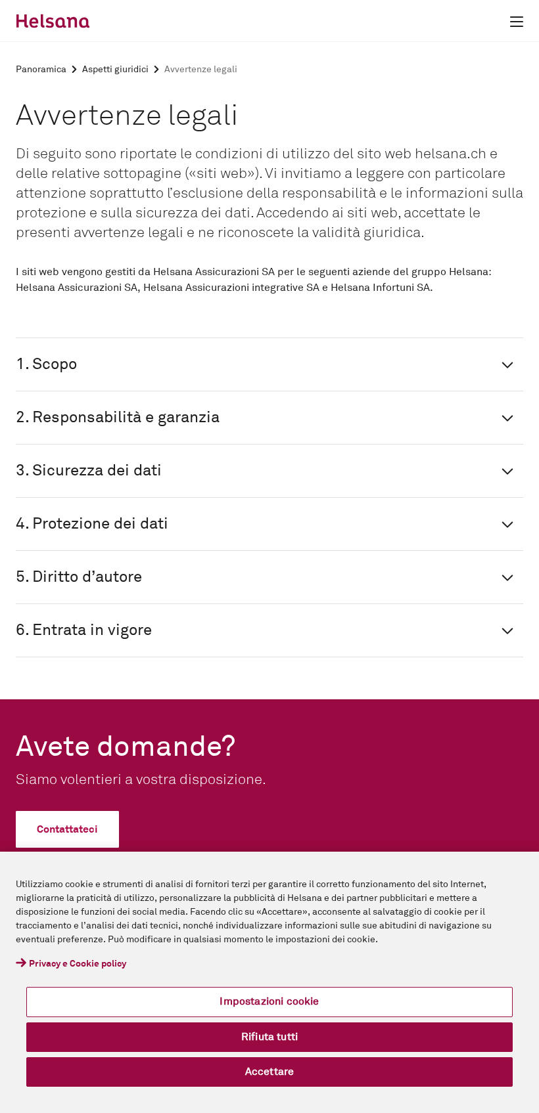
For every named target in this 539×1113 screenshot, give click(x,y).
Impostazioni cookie (269, 1001)
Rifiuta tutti (269, 1037)
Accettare (269, 1071)
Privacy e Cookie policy (77, 964)
